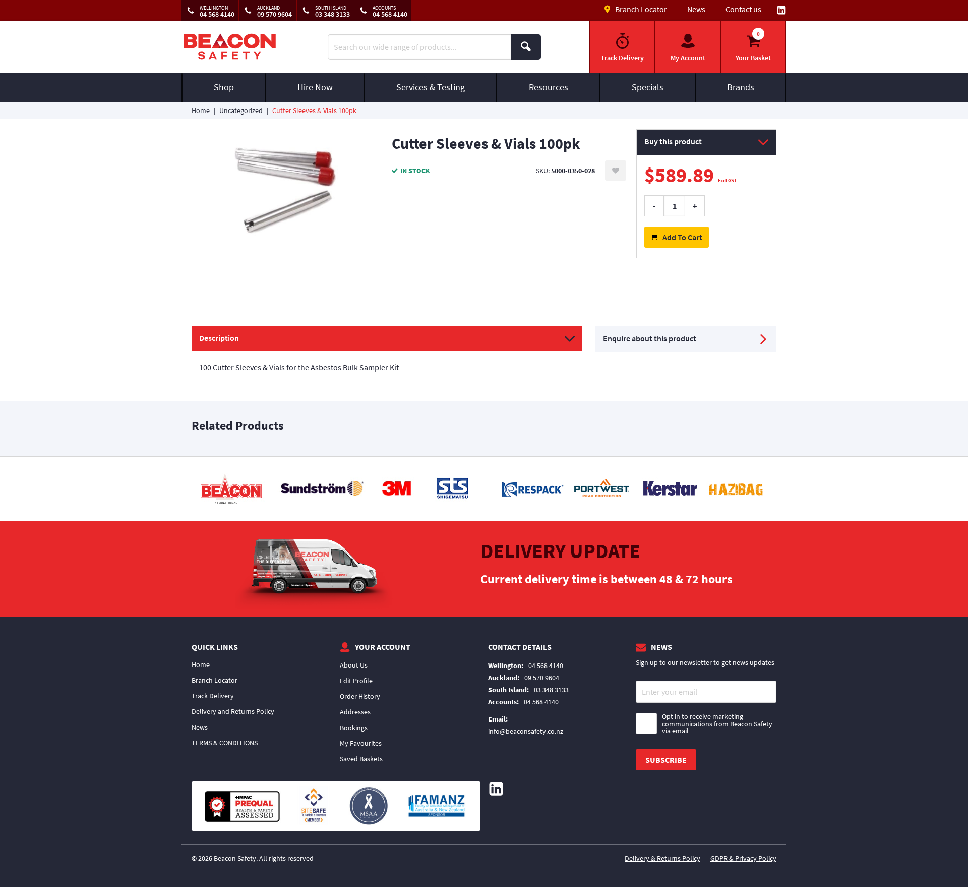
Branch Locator (214, 680)
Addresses (355, 711)
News (696, 9)
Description (219, 337)
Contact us (743, 9)
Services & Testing (430, 87)
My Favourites (361, 743)
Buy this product (673, 141)
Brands (740, 87)
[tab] (387, 354)
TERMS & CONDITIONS (225, 742)
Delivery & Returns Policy (662, 858)
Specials (647, 87)
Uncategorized (241, 110)
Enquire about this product (649, 338)
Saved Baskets (361, 758)
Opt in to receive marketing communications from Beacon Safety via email (717, 723)
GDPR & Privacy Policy (743, 858)
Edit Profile (356, 680)
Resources (548, 87)
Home (201, 110)
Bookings (354, 727)
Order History (360, 696)
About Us (354, 665)
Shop (224, 87)
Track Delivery (213, 695)
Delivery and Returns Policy (233, 711)
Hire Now (315, 87)
